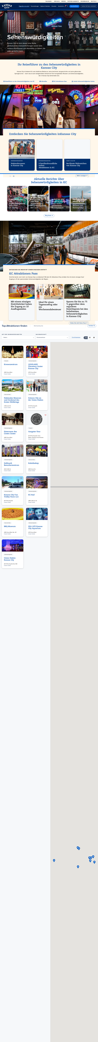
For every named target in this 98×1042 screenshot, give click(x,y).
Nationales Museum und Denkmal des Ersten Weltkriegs (12, 400)
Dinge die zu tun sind (24, 6)
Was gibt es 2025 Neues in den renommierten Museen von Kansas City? (80, 204)
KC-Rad (31, 495)
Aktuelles (44, 81)
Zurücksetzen (76, 337)
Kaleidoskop (33, 463)
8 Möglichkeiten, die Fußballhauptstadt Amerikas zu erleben (17, 204)
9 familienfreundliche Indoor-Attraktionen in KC (48, 166)
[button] (78, 866)
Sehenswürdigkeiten (17, 160)
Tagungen (48, 1)
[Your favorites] (65, 6)
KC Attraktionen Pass (60, 81)
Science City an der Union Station (35, 399)
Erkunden (53, 6)
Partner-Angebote (73, 1)
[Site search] (67, 6)
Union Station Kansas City (10, 559)
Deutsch (93, 1)
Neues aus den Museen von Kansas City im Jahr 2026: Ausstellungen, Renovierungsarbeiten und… (38, 202)
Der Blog (57, 1)
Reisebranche (85, 1)
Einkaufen (6, 361)
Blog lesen (48, 215)
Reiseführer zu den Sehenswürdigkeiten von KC (19, 81)
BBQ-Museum (10, 526)
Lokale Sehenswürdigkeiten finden (84, 81)
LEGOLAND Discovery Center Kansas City (35, 366)
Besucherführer (74, 6)
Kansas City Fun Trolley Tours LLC (11, 496)
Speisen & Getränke (45, 6)
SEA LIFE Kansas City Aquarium (35, 527)
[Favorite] (21, 348)
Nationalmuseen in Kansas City (18, 165)
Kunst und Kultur (7, 394)
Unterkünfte (61, 6)
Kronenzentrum (11, 364)
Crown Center (7, 374)
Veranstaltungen (35, 6)
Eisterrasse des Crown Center (10, 433)
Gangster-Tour (34, 432)
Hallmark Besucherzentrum (11, 464)
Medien (63, 1)
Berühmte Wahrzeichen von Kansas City (76, 165)
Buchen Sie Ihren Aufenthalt (89, 6)
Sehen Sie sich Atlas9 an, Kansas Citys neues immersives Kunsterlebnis (59, 204)
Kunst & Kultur (70, 160)
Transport (30, 428)
